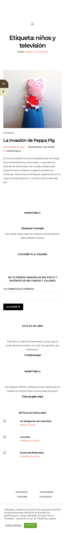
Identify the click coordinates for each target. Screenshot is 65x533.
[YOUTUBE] (35, 13)
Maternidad (35, 147)
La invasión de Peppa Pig (29, 140)
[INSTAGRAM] (29, 13)
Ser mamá (48, 147)
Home (20, 51)
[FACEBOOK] (23, 13)
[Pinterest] (42, 13)
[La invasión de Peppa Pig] (32, 99)
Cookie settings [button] (13, 525)
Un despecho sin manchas (35, 421)
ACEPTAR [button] (30, 525)
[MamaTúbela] (32, 24)
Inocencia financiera (32, 452)
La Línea (25, 436)
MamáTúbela (13, 151)
